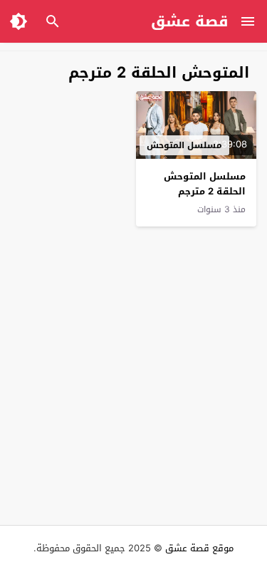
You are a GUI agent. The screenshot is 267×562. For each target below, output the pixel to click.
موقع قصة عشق (199, 548)
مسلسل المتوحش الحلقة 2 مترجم (205, 183)
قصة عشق (190, 21)
